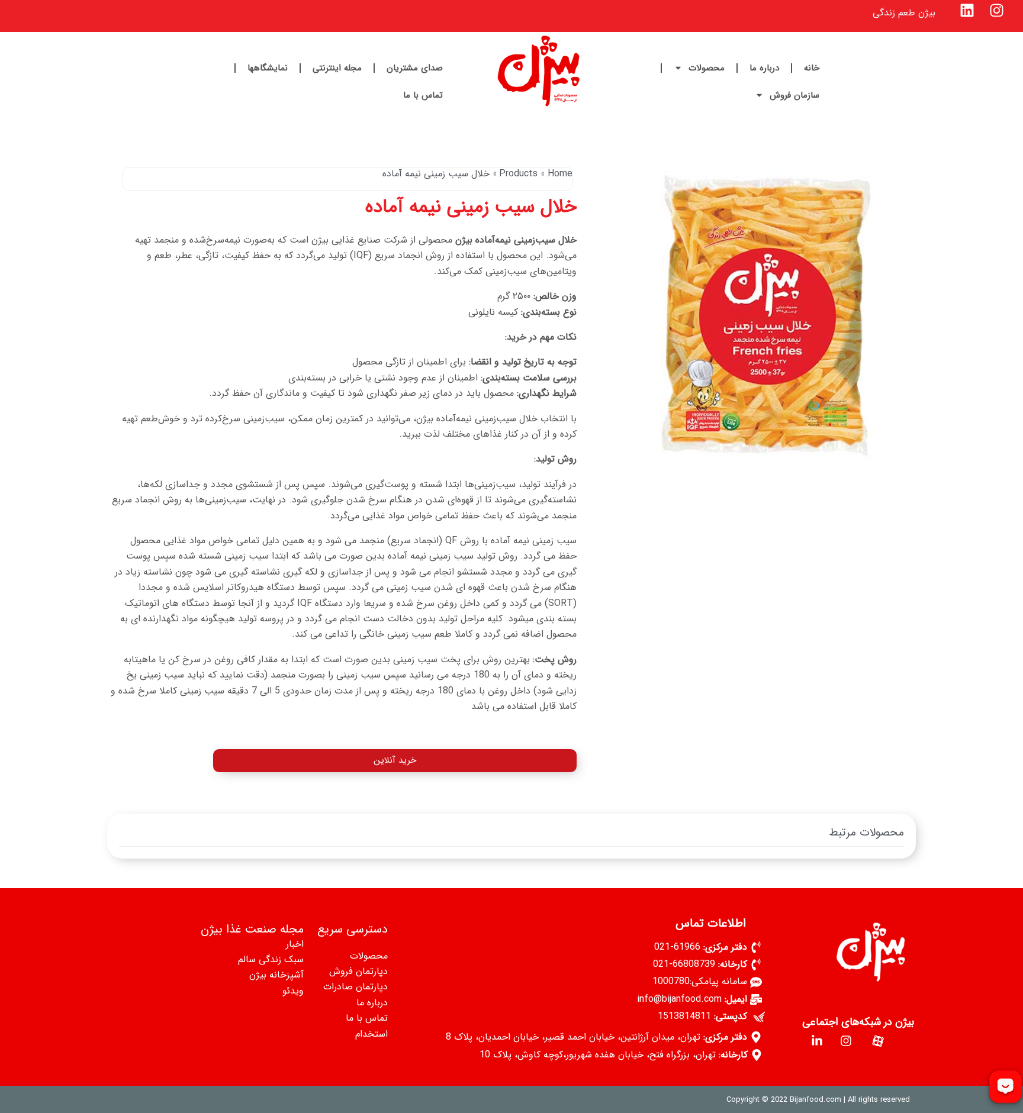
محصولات (707, 68)
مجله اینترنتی (337, 68)
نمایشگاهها (267, 68)
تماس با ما (423, 95)
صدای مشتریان (415, 68)
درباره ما (764, 68)
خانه (811, 68)
